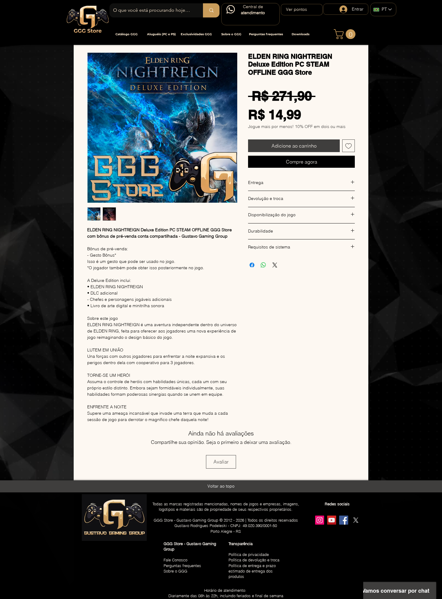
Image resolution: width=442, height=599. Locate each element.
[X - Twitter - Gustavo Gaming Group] (355, 520)
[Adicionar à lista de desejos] (348, 145)
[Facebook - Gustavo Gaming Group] (343, 520)
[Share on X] (274, 265)
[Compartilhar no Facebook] (252, 265)
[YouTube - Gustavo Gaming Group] (331, 520)
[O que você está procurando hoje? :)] (211, 10)
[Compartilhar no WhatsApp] (263, 265)
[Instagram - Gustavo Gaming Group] (319, 520)
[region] (250, 14)
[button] (126, 34)
